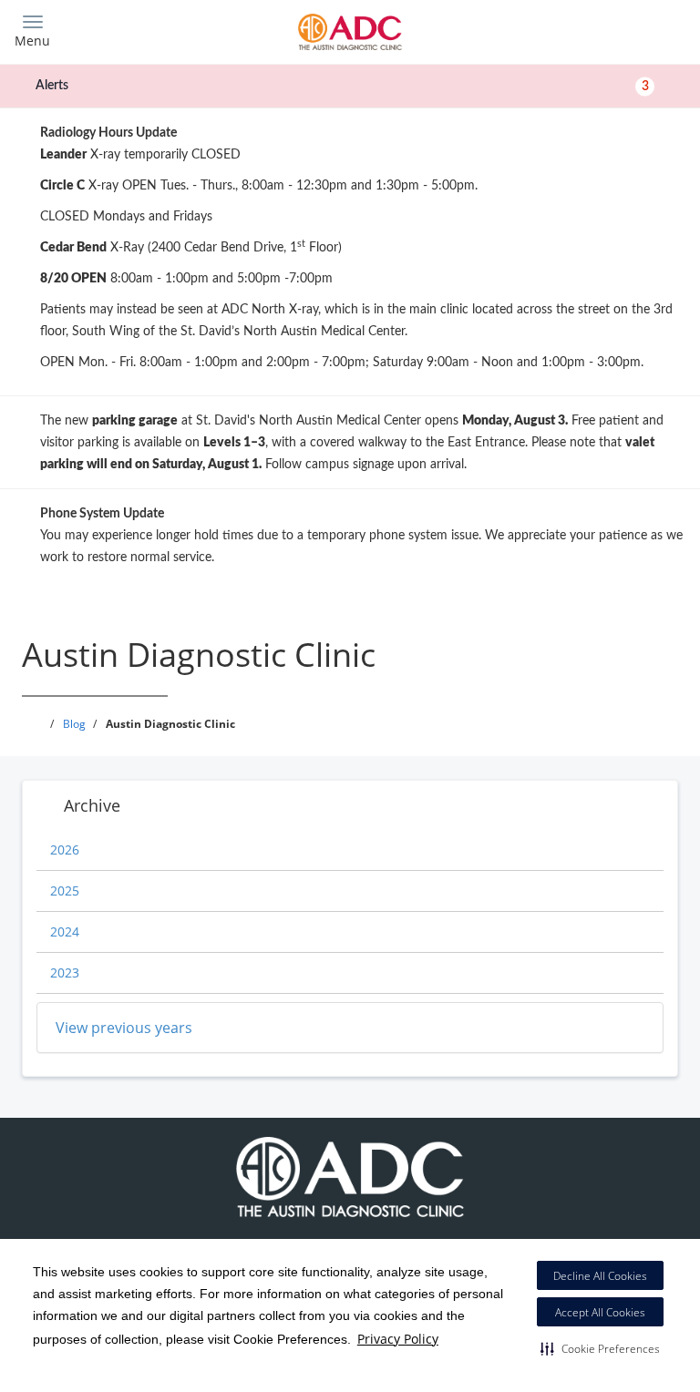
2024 (64, 931)
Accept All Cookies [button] (600, 1312)
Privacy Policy (397, 1338)
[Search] (603, 30)
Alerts (342, 85)
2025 (64, 890)
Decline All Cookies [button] (600, 1276)
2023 (64, 972)
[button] (600, 1348)
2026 (64, 849)
